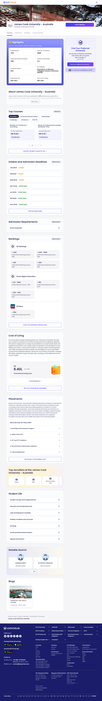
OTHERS (93, 696)
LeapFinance (85, 647)
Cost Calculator (71, 653)
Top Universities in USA (42, 661)
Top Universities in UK (41, 662)
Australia (38, 653)
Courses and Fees (38, 33)
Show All (34, 119)
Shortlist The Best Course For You (34, 151)
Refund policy (39, 689)
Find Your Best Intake (35, 211)
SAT (83, 656)
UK (36, 649)
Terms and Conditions (41, 688)
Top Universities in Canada (42, 664)
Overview (9, 33)
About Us (53, 647)
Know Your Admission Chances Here (35, 325)
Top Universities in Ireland (42, 667)
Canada (38, 651)
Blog (68, 655)
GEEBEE (53, 655)
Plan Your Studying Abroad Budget (35, 388)
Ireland (37, 655)
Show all (57, 111)
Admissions (18, 33)
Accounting (14, 116)
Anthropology (46, 116)
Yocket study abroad (56, 653)
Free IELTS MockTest (72, 647)
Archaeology (14, 120)
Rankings (27, 33)
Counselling (70, 666)
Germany (38, 656)
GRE (83, 660)
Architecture (25, 120)
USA (37, 647)
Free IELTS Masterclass (73, 649)
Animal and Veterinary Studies (30, 116)
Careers (53, 649)
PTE (83, 658)
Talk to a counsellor (72, 651)
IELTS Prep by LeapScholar (89, 649)
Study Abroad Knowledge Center (73, 657)
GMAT (84, 661)
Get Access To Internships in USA (35, 459)
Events (68, 660)
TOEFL (84, 655)
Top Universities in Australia (43, 666)
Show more (56, 162)
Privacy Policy (39, 686)
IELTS (68, 664)
